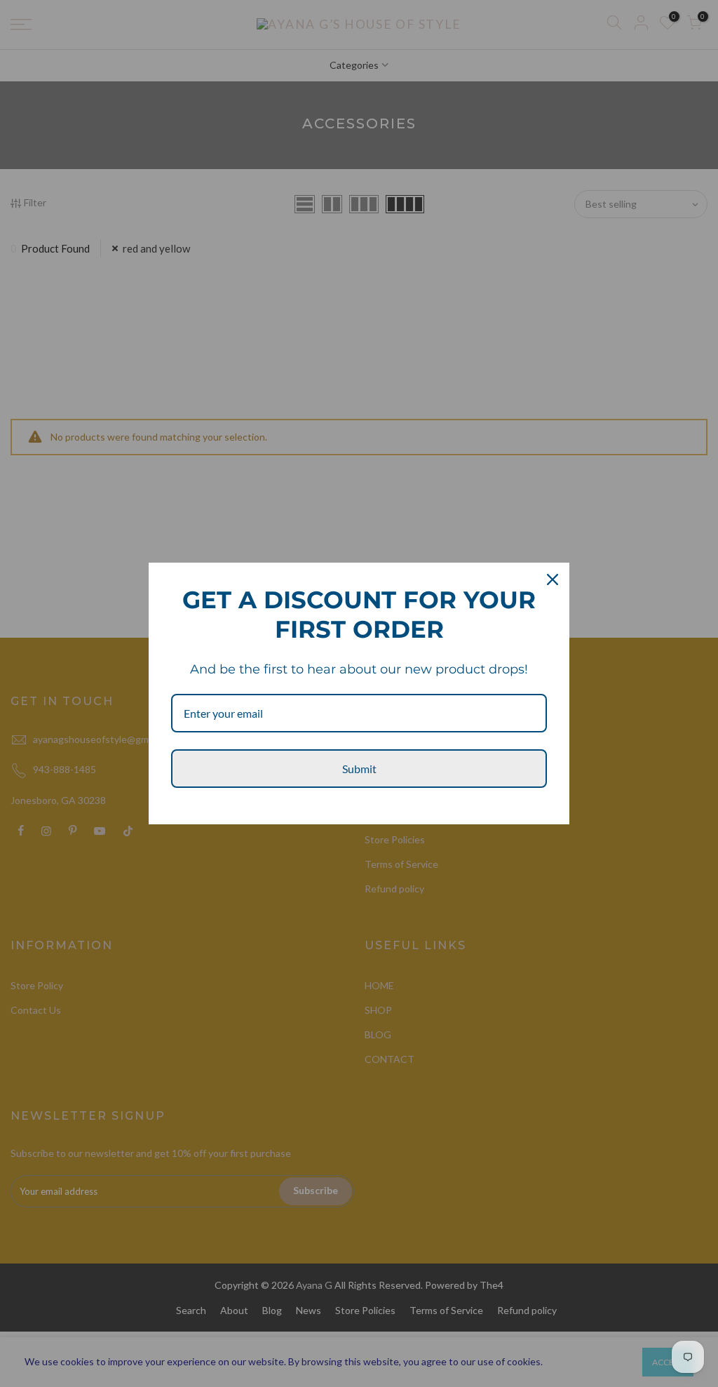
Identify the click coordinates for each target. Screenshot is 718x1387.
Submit (359, 768)
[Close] (552, 579)
